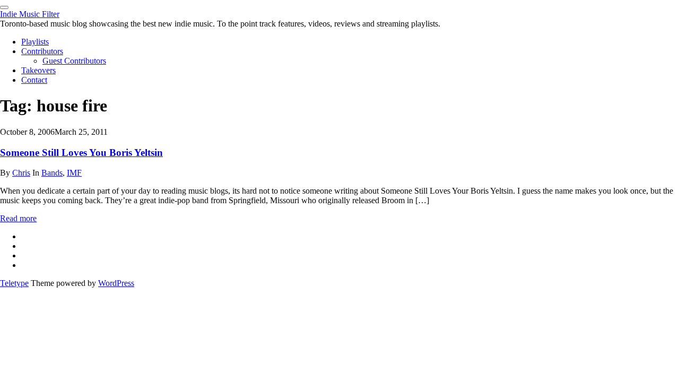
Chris (21, 172)
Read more (18, 218)
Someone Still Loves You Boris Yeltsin (81, 152)
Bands (52, 172)
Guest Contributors (74, 60)
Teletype (14, 283)
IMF (74, 172)
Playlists (35, 41)
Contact (34, 79)
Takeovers (38, 70)
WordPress (116, 283)
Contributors (42, 51)
